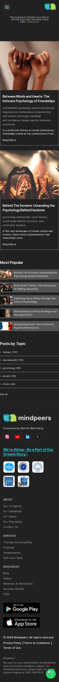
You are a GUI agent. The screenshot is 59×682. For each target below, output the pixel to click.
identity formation (40, 120)
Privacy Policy (12, 643)
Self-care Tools (13, 558)
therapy (25, 120)
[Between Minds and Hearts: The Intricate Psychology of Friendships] (29, 65)
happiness (8, 112)
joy (16, 112)
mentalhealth (10, 108)
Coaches (8, 547)
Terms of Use (12, 647)
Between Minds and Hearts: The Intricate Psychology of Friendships (29, 98)
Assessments (11, 552)
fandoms (21, 225)
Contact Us (10, 527)
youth (34, 217)
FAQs (6, 594)
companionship (42, 112)
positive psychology (43, 108)
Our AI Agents (12, 506)
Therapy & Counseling (17, 542)
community (9, 124)
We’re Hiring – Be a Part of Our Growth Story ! (28, 452)
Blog (6, 573)
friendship (35, 116)
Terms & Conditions (37, 643)
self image (23, 116)
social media (10, 221)
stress (8, 384)
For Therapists (12, 521)
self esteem (9, 116)
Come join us (32, 22)
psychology (24, 108)
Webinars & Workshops (18, 583)
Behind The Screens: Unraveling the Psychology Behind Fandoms (29, 208)
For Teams (10, 516)
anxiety (9, 376)
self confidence (11, 120)
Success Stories (13, 588)
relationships (26, 112)
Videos (7, 578)
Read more (9, 140)
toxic (41, 221)
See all (3, 394)
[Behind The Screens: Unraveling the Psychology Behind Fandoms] (29, 174)
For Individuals (12, 511)
